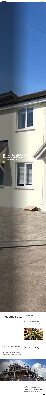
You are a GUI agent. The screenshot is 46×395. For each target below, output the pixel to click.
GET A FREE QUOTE (8, 377)
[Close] (45, 394)
